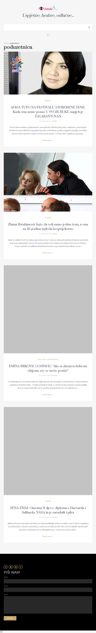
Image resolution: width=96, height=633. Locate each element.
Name (6, 577)
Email (6, 586)
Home (6, 43)
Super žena (42, 359)
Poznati (48, 218)
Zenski (54, 121)
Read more (48, 140)
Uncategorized (52, 359)
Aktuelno (48, 100)
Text (5, 594)
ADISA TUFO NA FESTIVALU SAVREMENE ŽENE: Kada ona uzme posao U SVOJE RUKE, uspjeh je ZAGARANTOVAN (48, 112)
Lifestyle (48, 501)
